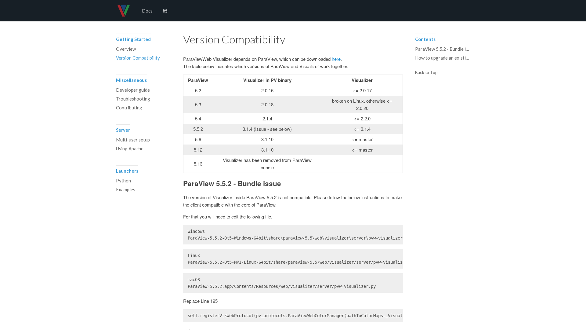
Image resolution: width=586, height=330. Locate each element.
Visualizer (123, 10)
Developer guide (133, 90)
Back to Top (426, 73)
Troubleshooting (133, 98)
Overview (126, 49)
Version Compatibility (138, 58)
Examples (125, 189)
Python (123, 180)
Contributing (129, 107)
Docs (147, 10)
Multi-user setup (133, 139)
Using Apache (129, 148)
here (336, 59)
